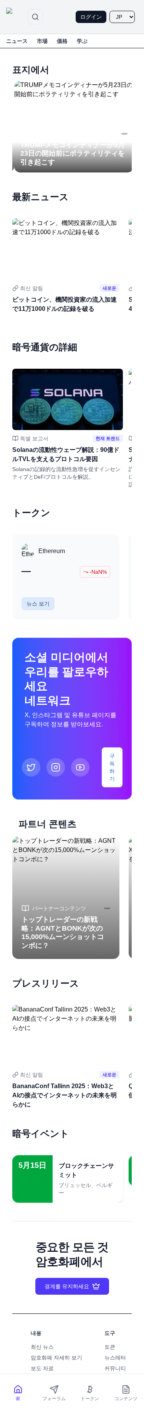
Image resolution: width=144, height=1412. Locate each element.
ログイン (91, 17)
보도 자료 (42, 1368)
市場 (42, 41)
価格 (62, 41)
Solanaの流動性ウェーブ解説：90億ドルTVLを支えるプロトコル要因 (65, 454)
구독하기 (112, 767)
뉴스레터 (115, 1358)
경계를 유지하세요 (67, 1286)
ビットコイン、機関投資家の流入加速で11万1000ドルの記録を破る (64, 304)
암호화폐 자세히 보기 (56, 1358)
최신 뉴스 (42, 1347)
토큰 (109, 1347)
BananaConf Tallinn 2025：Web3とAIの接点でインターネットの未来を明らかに (64, 1095)
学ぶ (82, 41)
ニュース (17, 41)
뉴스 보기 (38, 604)
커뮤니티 (115, 1368)
